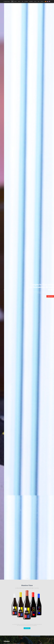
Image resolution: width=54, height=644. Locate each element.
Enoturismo (26, 1)
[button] (4, 290)
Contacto (42, 1)
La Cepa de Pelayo (7, 1)
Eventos (35, 1)
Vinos (22, 1)
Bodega (15, 1)
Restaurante (31, 1)
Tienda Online (37, 291)
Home (12, 1)
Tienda (38, 1)
